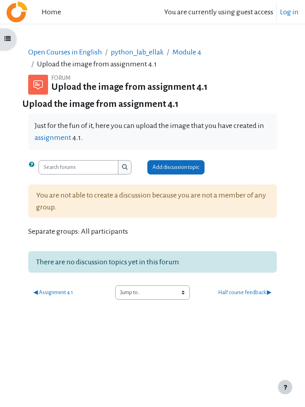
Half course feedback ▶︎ (245, 292)
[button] (33, 167)
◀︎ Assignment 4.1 (53, 292)
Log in (289, 12)
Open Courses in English (65, 52)
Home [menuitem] (51, 12)
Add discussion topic (175, 167)
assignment (53, 137)
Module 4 (186, 52)
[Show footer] (285, 387)
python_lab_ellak (137, 52)
